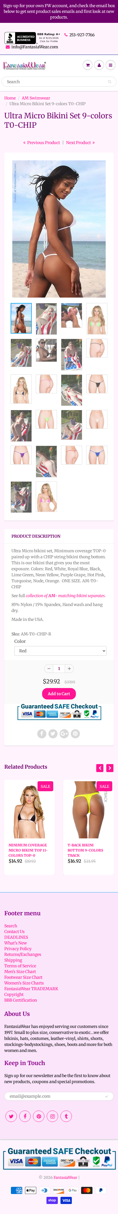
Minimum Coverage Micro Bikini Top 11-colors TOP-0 (28, 850)
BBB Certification (20, 1000)
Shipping (13, 960)
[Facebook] (25, 1116)
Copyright (13, 994)
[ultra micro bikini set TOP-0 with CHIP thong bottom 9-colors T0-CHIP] (59, 228)
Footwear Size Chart (23, 977)
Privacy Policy (18, 948)
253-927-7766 (82, 34)
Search (10, 925)
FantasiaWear (65, 1177)
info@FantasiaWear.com (34, 46)
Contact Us (14, 931)
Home (10, 98)
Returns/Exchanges (22, 954)
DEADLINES (16, 937)
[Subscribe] (107, 1096)
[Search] (109, 81)
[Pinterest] (38, 1116)
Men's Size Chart (20, 971)
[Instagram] (52, 1116)
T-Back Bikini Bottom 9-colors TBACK (85, 850)
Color (20, 641)
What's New (15, 943)
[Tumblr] (66, 1116)
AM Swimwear (36, 98)
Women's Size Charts (24, 983)
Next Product (79, 142)
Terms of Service (20, 965)
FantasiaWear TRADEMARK (31, 988)
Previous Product (43, 142)
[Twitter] (11, 1116)
